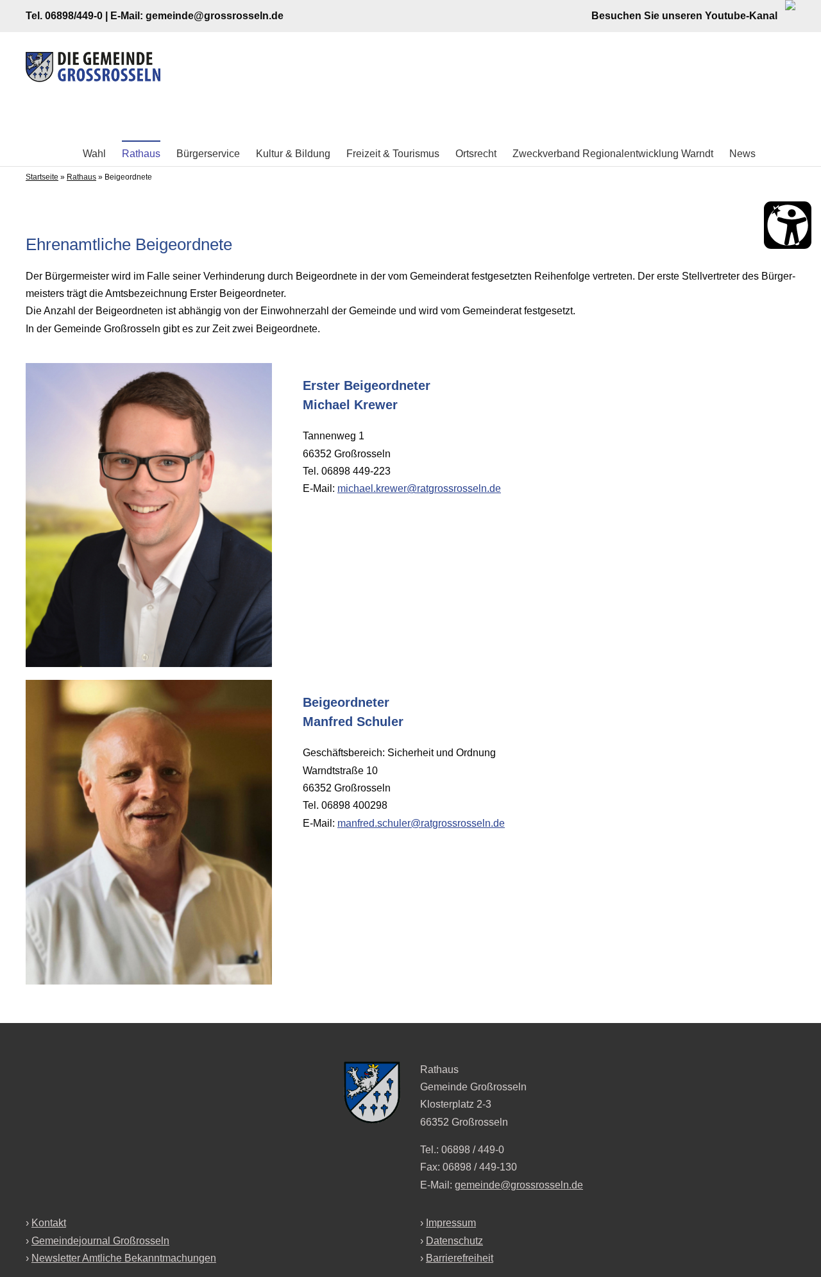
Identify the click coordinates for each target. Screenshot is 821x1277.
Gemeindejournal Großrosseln (100, 1240)
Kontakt (48, 1222)
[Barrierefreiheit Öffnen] (788, 225)
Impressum (451, 1222)
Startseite (42, 177)
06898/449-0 (74, 15)
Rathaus (81, 177)
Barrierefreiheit (459, 1258)
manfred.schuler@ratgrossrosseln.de (421, 823)
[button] (775, 153)
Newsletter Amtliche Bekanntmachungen (123, 1258)
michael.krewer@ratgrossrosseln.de (419, 488)
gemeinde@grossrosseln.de (215, 15)
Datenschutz (454, 1240)
